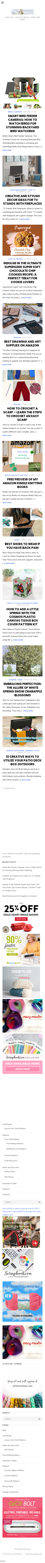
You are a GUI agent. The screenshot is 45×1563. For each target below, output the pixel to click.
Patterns (5, 1135)
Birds (10, 112)
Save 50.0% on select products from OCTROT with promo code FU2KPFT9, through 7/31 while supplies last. (21, 1211)
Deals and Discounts (10, 1167)
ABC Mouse (9, 1177)
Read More (6, 150)
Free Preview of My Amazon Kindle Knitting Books (22, 483)
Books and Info (12, 475)
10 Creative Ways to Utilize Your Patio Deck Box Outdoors (23, 760)
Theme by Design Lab (33, 1554)
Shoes (17, 540)
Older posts (10, 788)
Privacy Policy (9, 1171)
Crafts (10, 603)
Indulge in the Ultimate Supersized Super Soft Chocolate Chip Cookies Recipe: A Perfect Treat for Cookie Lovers (23, 272)
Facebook (6, 1194)
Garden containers (15, 751)
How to (31, 190)
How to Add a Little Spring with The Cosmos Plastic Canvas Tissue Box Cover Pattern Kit (22, 616)
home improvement (18, 190)
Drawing (17, 337)
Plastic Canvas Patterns (26, 603)
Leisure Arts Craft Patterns (15, 1128)
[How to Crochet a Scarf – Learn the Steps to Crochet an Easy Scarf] (22, 385)
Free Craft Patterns (12, 1139)
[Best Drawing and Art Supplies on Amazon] (22, 318)
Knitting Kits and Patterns (16, 1149)
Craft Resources (10, 1161)
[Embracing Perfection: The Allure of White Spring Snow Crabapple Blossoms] (22, 660)
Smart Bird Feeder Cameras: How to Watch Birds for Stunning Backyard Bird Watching (22, 123)
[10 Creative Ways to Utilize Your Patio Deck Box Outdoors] (22, 731)
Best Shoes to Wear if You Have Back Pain (22, 546)
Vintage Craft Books (10, 1492)
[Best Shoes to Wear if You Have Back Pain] (22, 522)
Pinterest (6, 1189)
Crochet (17, 404)
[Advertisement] (22, 49)
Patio (36, 751)
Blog (4, 1430)
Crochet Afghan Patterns (14, 1470)
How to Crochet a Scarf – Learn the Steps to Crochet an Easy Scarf (22, 414)
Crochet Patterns (11, 1155)
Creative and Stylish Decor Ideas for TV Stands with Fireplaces (22, 200)
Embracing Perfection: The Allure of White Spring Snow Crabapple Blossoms (22, 689)
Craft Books (7, 1124)
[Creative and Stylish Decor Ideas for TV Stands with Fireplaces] (22, 171)
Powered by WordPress (12, 1554)
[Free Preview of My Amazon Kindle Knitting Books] (22, 456)
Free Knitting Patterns (15, 1143)
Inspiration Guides (9, 1183)
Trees (20, 680)
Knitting (24, 475)
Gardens (18, 112)
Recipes (19, 259)
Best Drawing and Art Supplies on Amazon (22, 343)
